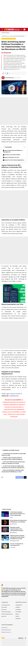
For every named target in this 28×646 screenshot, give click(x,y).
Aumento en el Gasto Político (12, 154)
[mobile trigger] (2, 29)
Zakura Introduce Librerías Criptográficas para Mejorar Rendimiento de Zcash (17, 537)
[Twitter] (25, 638)
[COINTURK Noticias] (12, 29)
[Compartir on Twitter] (7, 73)
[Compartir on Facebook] (5, 73)
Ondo (11, 517)
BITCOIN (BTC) (13, 524)
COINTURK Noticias (9, 77)
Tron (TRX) (12, 547)
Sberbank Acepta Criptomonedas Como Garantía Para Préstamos (16, 529)
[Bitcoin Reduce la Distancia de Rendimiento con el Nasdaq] (5, 522)
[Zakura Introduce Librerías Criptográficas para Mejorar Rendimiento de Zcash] (5, 537)
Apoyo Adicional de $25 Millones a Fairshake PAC (12, 151)
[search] (21, 29)
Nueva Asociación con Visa (11, 157)
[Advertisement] (14, 642)
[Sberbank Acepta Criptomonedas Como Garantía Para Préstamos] (5, 529)
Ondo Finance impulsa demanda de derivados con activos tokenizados (17, 513)
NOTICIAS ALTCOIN (14, 540)
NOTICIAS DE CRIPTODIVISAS (8, 38)
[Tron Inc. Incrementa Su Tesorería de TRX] (5, 546)
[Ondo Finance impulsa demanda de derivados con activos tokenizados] (5, 514)
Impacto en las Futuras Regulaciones (14, 160)
